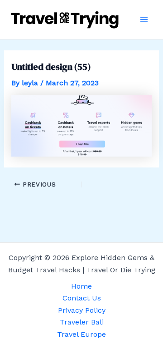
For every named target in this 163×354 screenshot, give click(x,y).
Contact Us (81, 298)
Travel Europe (81, 334)
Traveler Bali (82, 322)
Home (81, 286)
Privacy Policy (81, 310)
